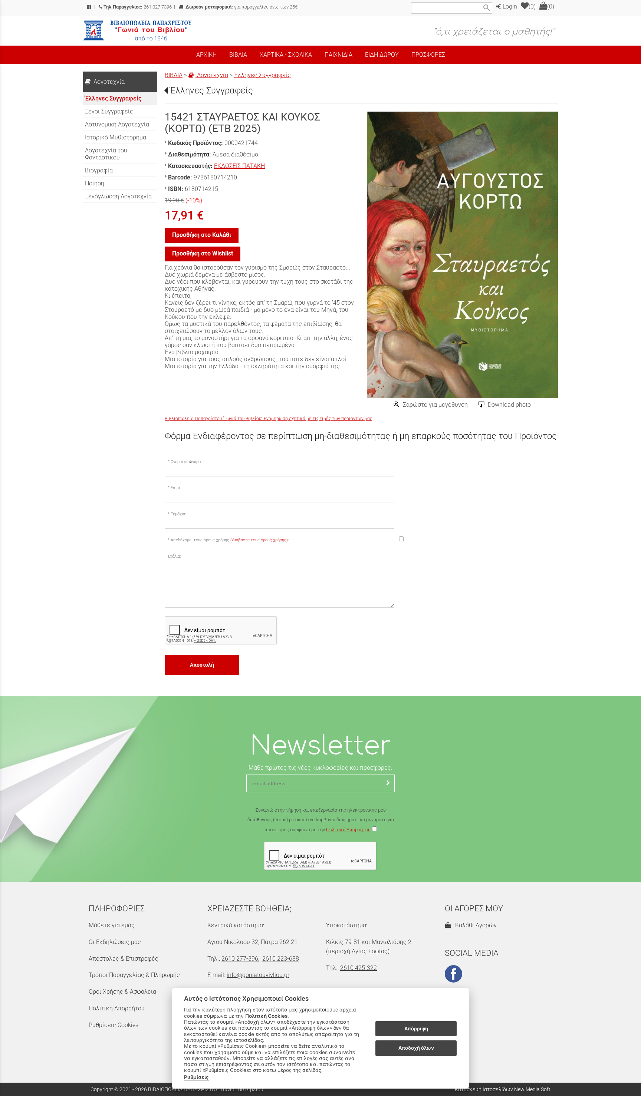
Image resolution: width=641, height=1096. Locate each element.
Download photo (509, 404)
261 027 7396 (137, 7)
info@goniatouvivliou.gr (258, 974)
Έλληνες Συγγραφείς (262, 75)
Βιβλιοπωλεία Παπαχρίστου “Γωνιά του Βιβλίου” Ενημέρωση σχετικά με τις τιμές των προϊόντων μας (268, 418)
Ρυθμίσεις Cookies (113, 1025)
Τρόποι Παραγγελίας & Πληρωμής (134, 974)
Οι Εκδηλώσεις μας (115, 941)
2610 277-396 (239, 958)
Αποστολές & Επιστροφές (123, 958)
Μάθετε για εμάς (112, 925)
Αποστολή (202, 665)
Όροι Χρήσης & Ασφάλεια (122, 991)
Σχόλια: (174, 556)
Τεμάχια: (178, 514)
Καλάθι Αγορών (474, 925)
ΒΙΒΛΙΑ (174, 75)
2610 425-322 (358, 967)
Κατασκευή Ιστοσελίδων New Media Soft (502, 1089)
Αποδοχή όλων (416, 1048)
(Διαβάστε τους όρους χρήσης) (259, 540)
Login (509, 6)
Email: (176, 487)
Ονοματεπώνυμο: (186, 461)
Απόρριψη (416, 1028)
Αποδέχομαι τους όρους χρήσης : (230, 540)
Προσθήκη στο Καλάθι (201, 234)
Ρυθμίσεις (196, 1077)
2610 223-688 (280, 958)
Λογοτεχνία (211, 75)
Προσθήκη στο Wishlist (202, 253)
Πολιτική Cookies (266, 1016)
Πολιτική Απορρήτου (348, 829)
